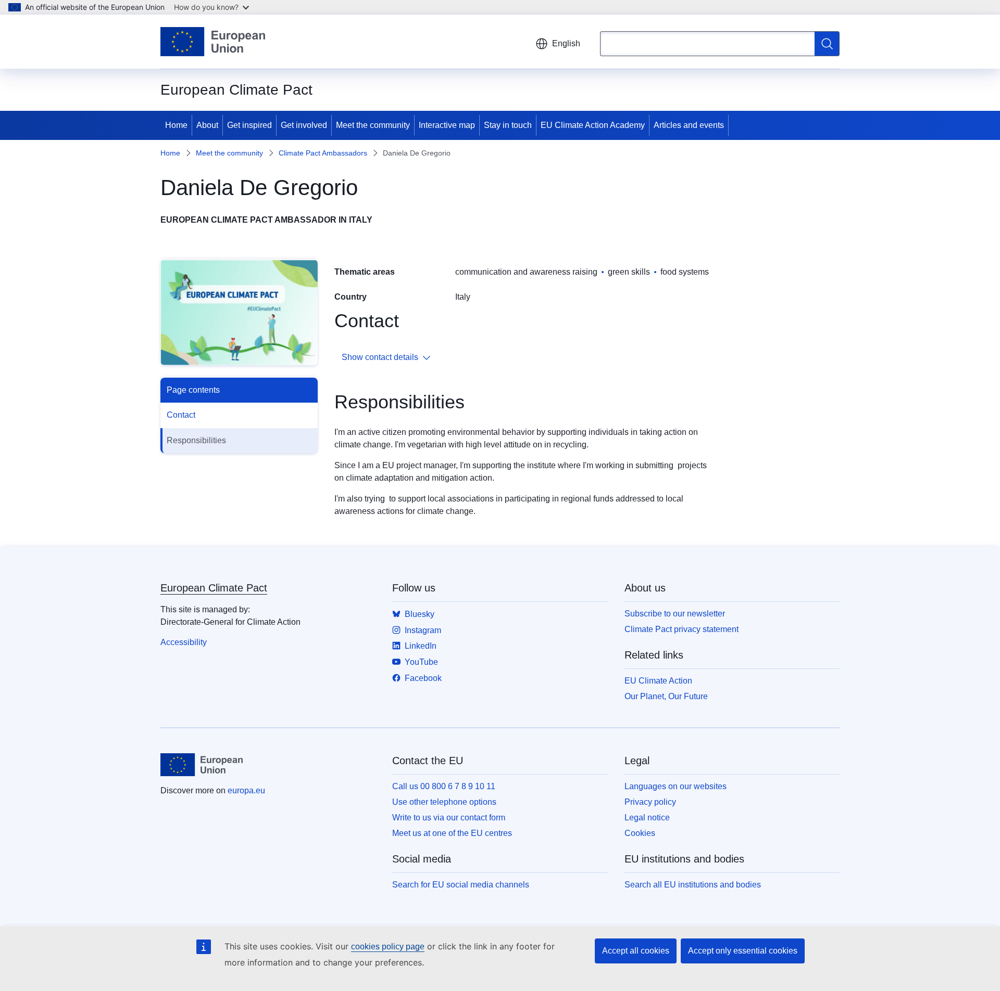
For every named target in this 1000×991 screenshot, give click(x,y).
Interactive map (447, 125)
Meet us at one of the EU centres (452, 833)
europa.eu (246, 790)
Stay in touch (508, 125)
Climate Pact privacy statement (681, 629)
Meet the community (373, 125)
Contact (181, 414)
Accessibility (183, 642)
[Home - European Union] (212, 41)
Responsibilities (196, 440)
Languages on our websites (675, 786)
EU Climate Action (658, 680)
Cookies (639, 833)
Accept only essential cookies (742, 950)
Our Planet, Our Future (666, 696)
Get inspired (249, 125)
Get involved (304, 125)
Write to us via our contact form (448, 817)
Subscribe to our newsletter (674, 613)
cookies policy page (387, 946)
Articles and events (689, 125)
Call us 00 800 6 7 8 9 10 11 (443, 786)
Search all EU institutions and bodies (692, 884)
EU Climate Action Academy (593, 125)
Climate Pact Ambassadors (323, 153)
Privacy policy (650, 801)
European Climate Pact (213, 588)
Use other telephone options (444, 801)
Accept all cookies (635, 950)
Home (176, 125)
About (207, 125)
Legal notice (647, 817)
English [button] (566, 43)
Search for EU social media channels (460, 884)
